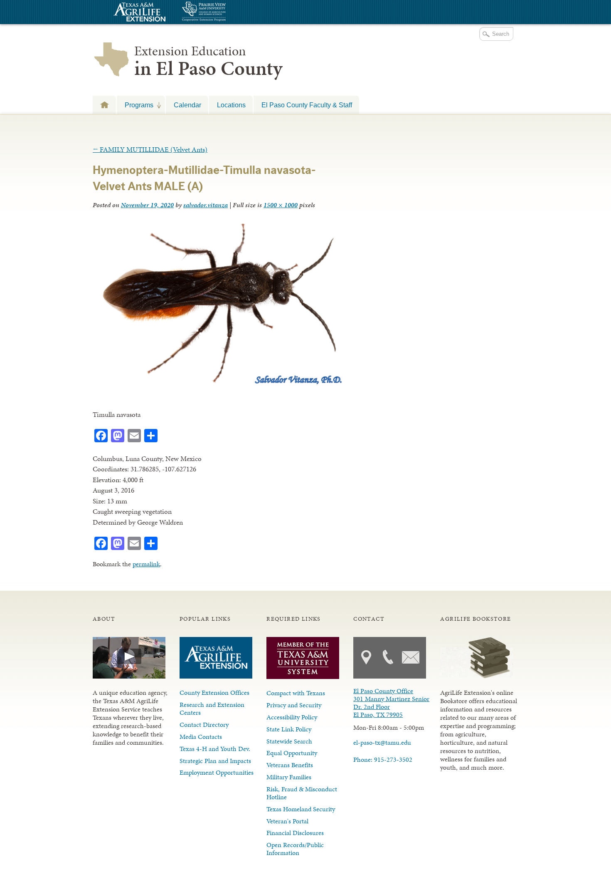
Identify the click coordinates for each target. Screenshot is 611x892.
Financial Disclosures (295, 832)
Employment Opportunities (217, 772)
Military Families (288, 777)
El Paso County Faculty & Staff (306, 105)
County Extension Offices (214, 692)
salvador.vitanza (205, 205)
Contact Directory (204, 724)
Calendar (187, 105)
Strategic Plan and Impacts (215, 761)
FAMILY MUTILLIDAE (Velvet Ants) (150, 149)
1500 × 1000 (281, 205)
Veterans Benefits (289, 765)
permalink (146, 564)
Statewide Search (289, 741)
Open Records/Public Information (295, 848)
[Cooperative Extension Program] (226, 12)
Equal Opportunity (291, 753)
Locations (231, 105)
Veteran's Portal (287, 821)
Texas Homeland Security (300, 809)
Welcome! (104, 105)
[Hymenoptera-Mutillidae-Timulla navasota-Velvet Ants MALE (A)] (219, 385)
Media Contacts (201, 736)
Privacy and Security (293, 705)
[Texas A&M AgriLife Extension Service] (138, 13)
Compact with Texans (295, 693)
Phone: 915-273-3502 (382, 759)
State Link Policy (288, 729)
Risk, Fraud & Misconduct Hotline (301, 793)
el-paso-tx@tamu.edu (382, 742)
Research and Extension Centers (212, 708)
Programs (135, 105)
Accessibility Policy (291, 717)
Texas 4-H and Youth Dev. (215, 748)
